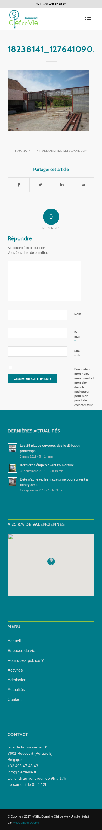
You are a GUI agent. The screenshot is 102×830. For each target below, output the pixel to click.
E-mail (77, 337)
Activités (15, 670)
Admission (17, 679)
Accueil (14, 640)
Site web (77, 353)
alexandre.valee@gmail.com (64, 151)
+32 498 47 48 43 (23, 766)
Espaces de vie (21, 650)
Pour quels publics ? (26, 660)
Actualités (16, 689)
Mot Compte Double (26, 822)
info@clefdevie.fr (22, 772)
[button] (51, 561)
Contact (14, 699)
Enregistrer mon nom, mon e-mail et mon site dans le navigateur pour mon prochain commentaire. (84, 387)
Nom (77, 316)
